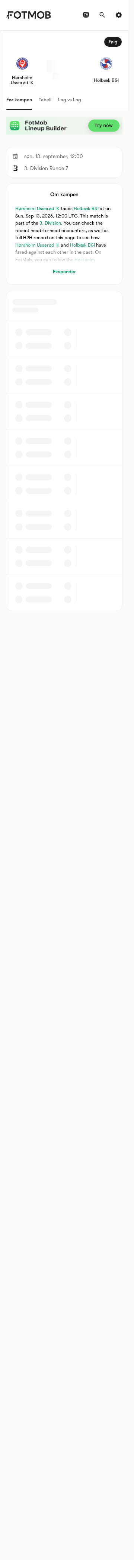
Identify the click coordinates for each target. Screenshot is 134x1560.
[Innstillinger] (118, 15)
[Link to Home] (28, 15)
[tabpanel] (64, 320)
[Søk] (102, 15)
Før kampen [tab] (19, 99)
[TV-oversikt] (86, 15)
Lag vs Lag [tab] (69, 99)
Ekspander (64, 271)
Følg (113, 41)
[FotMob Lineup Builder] (64, 126)
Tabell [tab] (45, 99)
